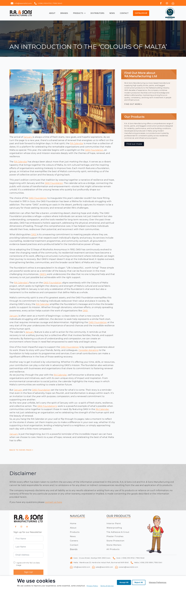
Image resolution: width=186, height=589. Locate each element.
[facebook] (161, 3)
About (52, 13)
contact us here (53, 502)
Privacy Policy (92, 586)
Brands (64, 13)
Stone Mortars (114, 545)
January (28, 137)
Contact (124, 13)
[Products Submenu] (85, 13)
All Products (113, 549)
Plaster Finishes (115, 536)
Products (78, 13)
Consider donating (89, 350)
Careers (74, 540)
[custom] (167, 3)
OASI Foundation (94, 150)
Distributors (97, 13)
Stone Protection (115, 540)
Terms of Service (107, 586)
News (112, 13)
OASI (34, 234)
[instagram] (21, 527)
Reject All (139, 582)
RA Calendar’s (21, 282)
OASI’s (43, 274)
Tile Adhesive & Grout (118, 532)
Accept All (123, 582)
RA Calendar (76, 143)
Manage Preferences (157, 582)
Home (73, 523)
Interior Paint (114, 523)
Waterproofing (114, 528)
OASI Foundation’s (47, 406)
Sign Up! (28, 572)
